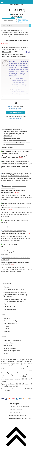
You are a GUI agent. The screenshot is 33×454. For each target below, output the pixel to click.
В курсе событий (9, 343)
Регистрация (25, 19)
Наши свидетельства (10, 323)
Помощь (6, 287)
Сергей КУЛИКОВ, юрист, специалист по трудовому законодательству (15, 48)
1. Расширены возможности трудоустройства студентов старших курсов (15, 156)
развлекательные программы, (14, 54)
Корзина (20, 22)
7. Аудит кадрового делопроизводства (13, 233)
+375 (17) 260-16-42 (15, 412)
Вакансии (7, 331)
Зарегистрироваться (16, 112)
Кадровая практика (10, 348)
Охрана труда (8, 345)
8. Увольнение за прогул (8, 247)
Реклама (6, 326)
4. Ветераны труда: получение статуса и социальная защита (13, 191)
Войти (19, 19)
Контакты (7, 318)
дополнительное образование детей (14, 57)
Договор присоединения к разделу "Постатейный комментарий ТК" (15, 300)
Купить (6, 353)
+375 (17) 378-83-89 (15, 407)
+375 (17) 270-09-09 (15, 410)
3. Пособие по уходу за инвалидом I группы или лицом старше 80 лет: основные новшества (16, 179)
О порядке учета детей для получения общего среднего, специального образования (16, 134)
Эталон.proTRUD (8, 20)
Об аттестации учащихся (12, 138)
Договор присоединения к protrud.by (15, 292)
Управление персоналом (12, 351)
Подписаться (8, 304)
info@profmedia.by (20, 415)
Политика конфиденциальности (14, 289)
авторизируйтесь (15, 118)
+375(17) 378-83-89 (17, 14)
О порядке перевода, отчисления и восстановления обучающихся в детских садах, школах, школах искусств (17, 142)
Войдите (11, 107)
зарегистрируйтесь (15, 109)
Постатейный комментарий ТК (13, 340)
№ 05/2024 (7, 52)
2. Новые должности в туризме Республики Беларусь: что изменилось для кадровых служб (16, 167)
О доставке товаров (10, 309)
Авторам (6, 329)
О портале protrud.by (10, 321)
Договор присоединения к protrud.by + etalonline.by (16, 296)
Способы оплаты (9, 306)
